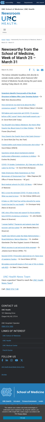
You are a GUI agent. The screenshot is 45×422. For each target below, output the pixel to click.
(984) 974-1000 (7, 326)
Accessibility (9, 2)
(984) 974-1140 (12, 289)
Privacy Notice (22, 414)
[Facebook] (2, 361)
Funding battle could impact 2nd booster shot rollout (21, 145)
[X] (21, 361)
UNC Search (40, 2)
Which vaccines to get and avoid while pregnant (19, 248)
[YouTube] (16, 361)
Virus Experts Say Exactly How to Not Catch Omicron (21, 136)
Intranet (17, 401)
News (8, 39)
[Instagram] (11, 361)
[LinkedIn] (7, 361)
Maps (19, 2)
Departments (28, 2)
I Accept (22, 418)
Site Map (4, 374)
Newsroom (11, 13)
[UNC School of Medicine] (22, 392)
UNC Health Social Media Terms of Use (13, 367)
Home (3, 39)
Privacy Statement (29, 401)
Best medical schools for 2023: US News (17, 184)
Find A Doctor (8, 350)
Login (41, 401)
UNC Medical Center (10, 346)
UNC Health (29, 9)
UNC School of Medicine (12, 9)
